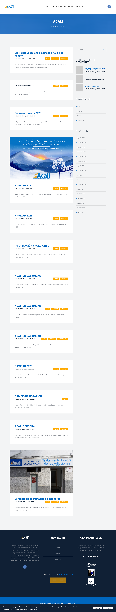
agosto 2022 (81, 166)
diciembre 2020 (82, 184)
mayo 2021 (80, 180)
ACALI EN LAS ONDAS (28, 275)
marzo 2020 (80, 194)
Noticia (63, 58)
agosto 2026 (81, 138)
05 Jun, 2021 (25, 278)
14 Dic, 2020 (24, 369)
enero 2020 (80, 203)
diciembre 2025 (82, 142)
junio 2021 (80, 175)
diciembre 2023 (82, 156)
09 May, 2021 (24, 339)
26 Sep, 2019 (24, 501)
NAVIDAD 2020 (23, 366)
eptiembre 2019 (82, 208)
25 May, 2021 (24, 309)
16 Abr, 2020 (24, 399)
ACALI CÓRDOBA (25, 426)
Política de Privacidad (66, 575)
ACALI (33, 58)
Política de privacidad (55, 603)
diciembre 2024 (82, 152)
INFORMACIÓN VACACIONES (32, 245)
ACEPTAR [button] (97, 608)
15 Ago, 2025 (25, 116)
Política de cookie (69, 603)
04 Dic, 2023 (24, 218)
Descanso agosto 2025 (28, 113)
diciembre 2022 (82, 161)
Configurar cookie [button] (31, 609)
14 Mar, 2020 (25, 429)
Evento (55, 58)
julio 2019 (80, 212)
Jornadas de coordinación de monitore (37, 498)
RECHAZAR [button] (108, 608)
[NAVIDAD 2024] (41, 158)
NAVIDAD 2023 (23, 215)
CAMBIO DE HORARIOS (28, 396)
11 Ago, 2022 (25, 248)
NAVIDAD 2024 (23, 185)
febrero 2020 (81, 198)
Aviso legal (43, 603)
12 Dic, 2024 (24, 188)
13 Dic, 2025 (24, 86)
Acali (47, 58)
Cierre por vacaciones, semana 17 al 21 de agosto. (39, 54)
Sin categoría (62, 339)
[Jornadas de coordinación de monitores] (41, 471)
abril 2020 (80, 189)
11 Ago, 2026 (25, 58)
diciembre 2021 (82, 170)
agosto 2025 (81, 147)
